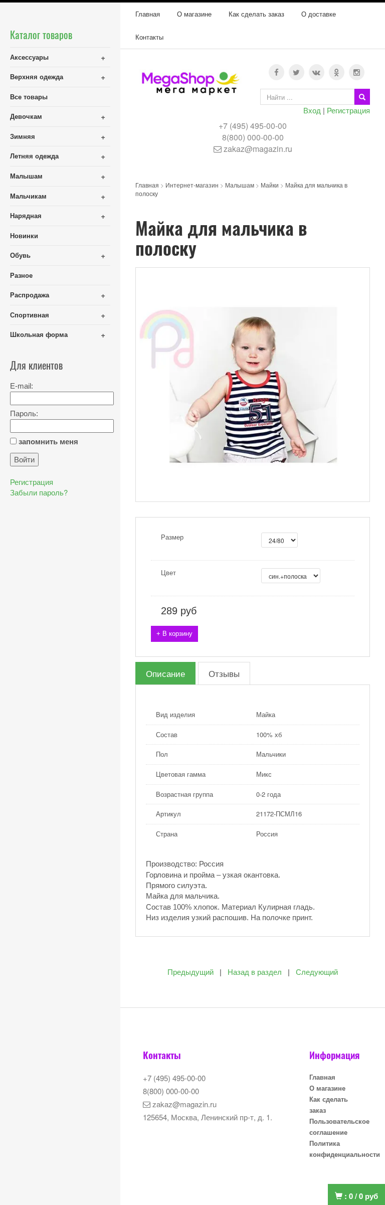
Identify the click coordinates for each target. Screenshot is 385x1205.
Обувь (20, 255)
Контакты (149, 37)
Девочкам (26, 116)
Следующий (317, 972)
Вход (312, 110)
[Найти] (362, 97)
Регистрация (348, 110)
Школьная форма (39, 334)
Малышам (26, 176)
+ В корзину (174, 633)
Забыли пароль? (39, 492)
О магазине (194, 14)
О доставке (318, 14)
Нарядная (26, 215)
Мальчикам (28, 196)
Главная (147, 14)
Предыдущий (190, 972)
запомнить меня (48, 441)
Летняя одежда (34, 155)
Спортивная (29, 314)
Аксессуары (29, 57)
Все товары (29, 96)
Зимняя (22, 136)
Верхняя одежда (36, 76)
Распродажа (29, 294)
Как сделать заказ (256, 14)
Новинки (24, 235)
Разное (21, 275)
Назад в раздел (255, 972)
